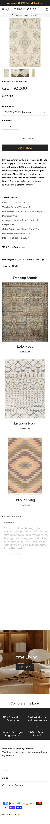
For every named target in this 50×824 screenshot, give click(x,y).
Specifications (9, 197)
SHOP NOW (25, 667)
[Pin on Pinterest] (16, 266)
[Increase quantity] (15, 126)
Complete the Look (24, 703)
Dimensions (8, 106)
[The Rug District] (25, 9)
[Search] (9, 9)
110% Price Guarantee (13, 247)
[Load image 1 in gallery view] (25, 42)
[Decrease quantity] (4, 126)
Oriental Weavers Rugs (16, 81)
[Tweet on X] (9, 266)
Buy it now (25, 147)
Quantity (7, 120)
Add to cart (25, 138)
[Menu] (3, 9)
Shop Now (25, 352)
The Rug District (15, 814)
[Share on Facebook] (13, 266)
